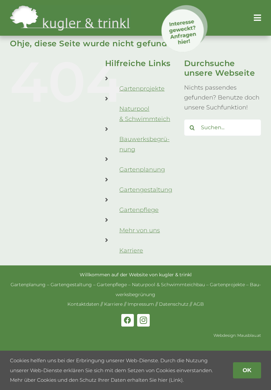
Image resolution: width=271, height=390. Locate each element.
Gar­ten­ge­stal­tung (145, 189)
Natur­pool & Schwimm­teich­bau (168, 285)
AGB (198, 304)
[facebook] (127, 320)
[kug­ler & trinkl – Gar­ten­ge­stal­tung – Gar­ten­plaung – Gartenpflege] (70, 8)
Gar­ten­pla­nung (142, 169)
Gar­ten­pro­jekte (142, 88)
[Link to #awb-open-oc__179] (257, 18)
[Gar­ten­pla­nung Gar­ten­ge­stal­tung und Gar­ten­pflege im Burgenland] (185, 8)
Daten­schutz (173, 304)
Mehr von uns (139, 230)
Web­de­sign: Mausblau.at (237, 335)
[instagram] (143, 320)
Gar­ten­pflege (139, 210)
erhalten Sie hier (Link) (155, 380)
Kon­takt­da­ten (83, 304)
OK (247, 370)
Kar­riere (131, 250)
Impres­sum (141, 304)
